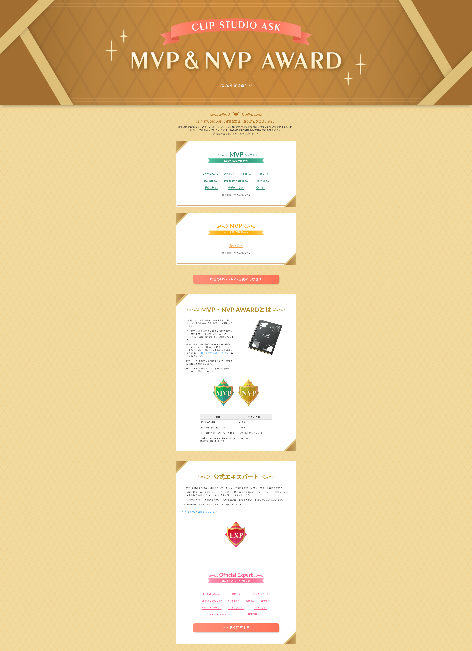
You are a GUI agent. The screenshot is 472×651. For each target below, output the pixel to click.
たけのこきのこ (210, 600)
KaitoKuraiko (210, 607)
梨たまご (234, 245)
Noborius (260, 180)
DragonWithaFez (234, 180)
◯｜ (258, 187)
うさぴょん (208, 174)
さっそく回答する (236, 628)
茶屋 (244, 174)
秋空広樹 (209, 187)
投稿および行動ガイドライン (214, 353)
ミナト (227, 174)
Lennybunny (216, 614)
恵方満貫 (208, 180)
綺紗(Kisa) (234, 187)
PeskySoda (209, 594)
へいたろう (259, 594)
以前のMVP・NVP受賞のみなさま (236, 279)
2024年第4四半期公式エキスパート (203, 512)
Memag (259, 607)
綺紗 (234, 594)
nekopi (232, 600)
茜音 (262, 174)
